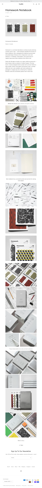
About (16, 466)
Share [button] (8, 16)
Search (8, 466)
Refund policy (18, 485)
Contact (33, 466)
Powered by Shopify (11, 485)
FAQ (19, 466)
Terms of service (30, 485)
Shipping (23, 466)
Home (12, 466)
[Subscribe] (30, 457)
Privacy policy (24, 485)
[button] (2, 4)
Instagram (28, 466)
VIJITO (7, 485)
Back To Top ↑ (21, 440)
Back (22, 445)
